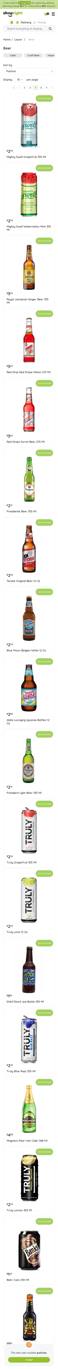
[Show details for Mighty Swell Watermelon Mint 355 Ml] (29, 194)
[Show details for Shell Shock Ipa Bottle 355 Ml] (29, 970)
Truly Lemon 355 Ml (19, 1210)
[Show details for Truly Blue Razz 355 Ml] (29, 1039)
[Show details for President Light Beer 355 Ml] (29, 761)
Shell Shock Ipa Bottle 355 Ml (25, 1001)
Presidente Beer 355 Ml (21, 511)
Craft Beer (33, 55)
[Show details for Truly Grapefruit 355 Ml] (29, 830)
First (13, 87)
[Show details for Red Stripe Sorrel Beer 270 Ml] (29, 410)
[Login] (11, 22)
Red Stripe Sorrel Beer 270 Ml (26, 441)
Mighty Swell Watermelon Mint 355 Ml (29, 228)
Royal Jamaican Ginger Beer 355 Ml (27, 301)
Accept (29, 1359)
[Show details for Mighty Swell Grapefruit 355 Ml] (29, 125)
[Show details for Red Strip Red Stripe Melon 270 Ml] (29, 340)
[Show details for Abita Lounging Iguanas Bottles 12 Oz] (29, 688)
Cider (13, 55)
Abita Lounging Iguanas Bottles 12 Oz (28, 721)
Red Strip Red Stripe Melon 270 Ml (28, 372)
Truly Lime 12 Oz (17, 932)
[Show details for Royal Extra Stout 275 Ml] (29, 1317)
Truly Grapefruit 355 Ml (21, 862)
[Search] (50, 29)
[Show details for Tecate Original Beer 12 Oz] (29, 549)
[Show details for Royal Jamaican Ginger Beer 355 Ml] (29, 267)
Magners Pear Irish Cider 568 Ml (27, 1140)
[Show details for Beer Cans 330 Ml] (29, 1248)
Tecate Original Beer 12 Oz (23, 581)
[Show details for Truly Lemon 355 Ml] (29, 1178)
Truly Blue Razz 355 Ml (21, 1071)
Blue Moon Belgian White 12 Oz (26, 650)
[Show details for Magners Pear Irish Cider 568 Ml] (29, 1109)
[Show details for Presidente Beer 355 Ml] (29, 479)
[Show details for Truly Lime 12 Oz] (29, 900)
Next (52, 87)
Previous (19, 87)
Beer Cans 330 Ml (18, 1280)
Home (7, 39)
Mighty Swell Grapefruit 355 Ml (26, 157)
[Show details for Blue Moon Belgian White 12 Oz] (29, 618)
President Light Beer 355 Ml (24, 792)
